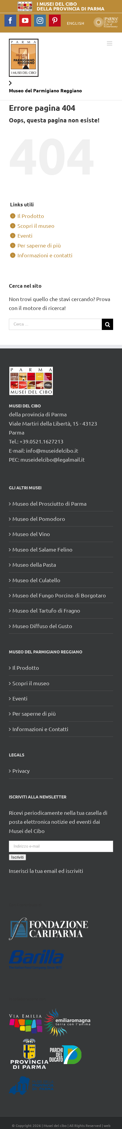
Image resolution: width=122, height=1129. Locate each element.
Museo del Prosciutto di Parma (49, 503)
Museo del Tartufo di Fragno (46, 610)
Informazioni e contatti (45, 255)
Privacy (21, 770)
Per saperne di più (39, 245)
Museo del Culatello (36, 580)
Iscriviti (17, 857)
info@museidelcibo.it (52, 450)
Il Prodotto (30, 216)
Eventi (25, 235)
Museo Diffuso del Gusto (42, 626)
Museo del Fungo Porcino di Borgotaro (59, 595)
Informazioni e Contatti (40, 729)
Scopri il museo (35, 225)
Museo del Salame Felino (42, 549)
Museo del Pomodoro (38, 519)
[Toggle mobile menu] (110, 43)
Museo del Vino (31, 534)
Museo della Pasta (34, 564)
